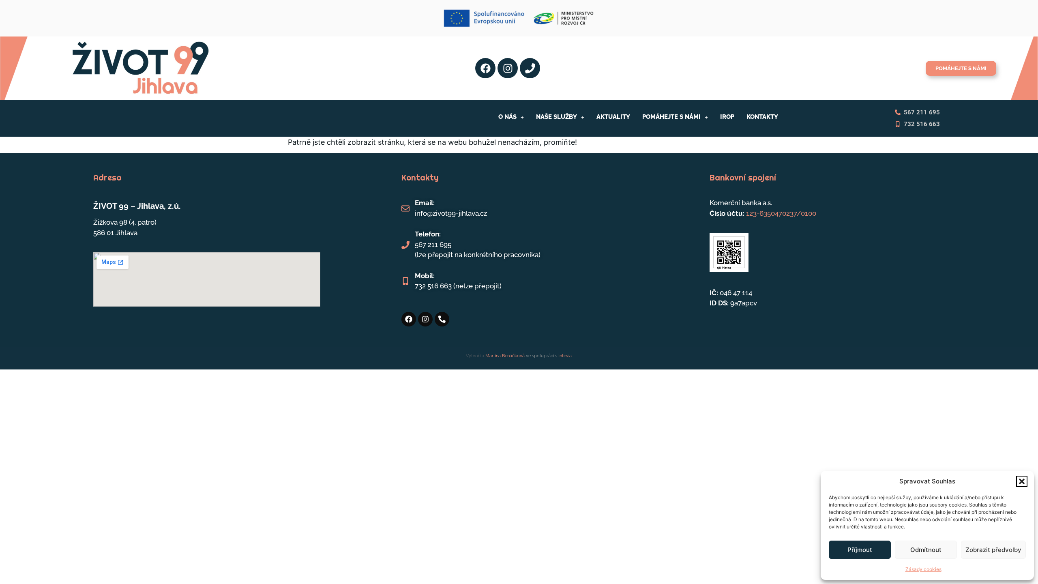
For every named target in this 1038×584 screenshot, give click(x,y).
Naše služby (556, 116)
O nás (507, 116)
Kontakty (762, 116)
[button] (1022, 481)
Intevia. (565, 356)
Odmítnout (925, 550)
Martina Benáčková (504, 356)
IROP (727, 116)
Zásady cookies (923, 569)
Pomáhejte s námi (671, 116)
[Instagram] (508, 68)
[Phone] (530, 68)
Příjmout (859, 550)
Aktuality (613, 116)
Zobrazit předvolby (993, 550)
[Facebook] (485, 68)
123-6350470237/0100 (781, 213)
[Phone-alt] (442, 319)
